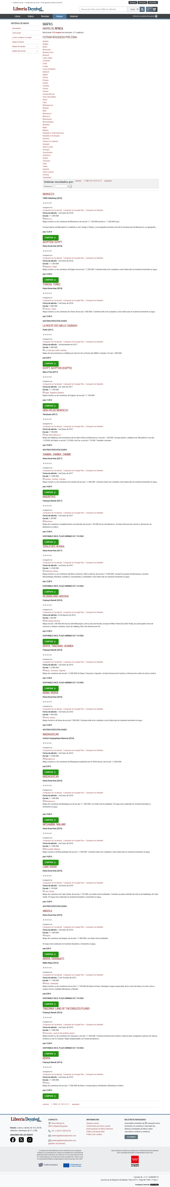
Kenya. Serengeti (53, 959)
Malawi (46, 108)
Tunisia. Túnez (51, 284)
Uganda (46, 169)
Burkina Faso (48, 52)
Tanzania (46, 160)
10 (98, 180)
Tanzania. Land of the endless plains (66, 1008)
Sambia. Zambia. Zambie (57, 454)
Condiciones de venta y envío (98, 1126)
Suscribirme (131, 1137)
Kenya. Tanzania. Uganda (58, 646)
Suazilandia (47, 152)
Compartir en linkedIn (94, 210)
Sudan (45, 158)
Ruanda (46, 138)
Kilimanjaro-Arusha (56, 596)
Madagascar (48, 105)
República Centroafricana (53, 133)
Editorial (153, 3)
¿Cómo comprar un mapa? (22, 37)
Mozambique (48, 122)
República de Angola (51, 135)
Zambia (46, 174)
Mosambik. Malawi (54, 824)
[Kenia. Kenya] (49, 717)
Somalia (46, 149)
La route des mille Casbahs (60, 325)
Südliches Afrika (53, 546)
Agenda (133, 3)
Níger (45, 127)
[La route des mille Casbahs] (55, 350)
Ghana (45, 88)
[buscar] (142, 9)
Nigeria (45, 130)
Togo (45, 163)
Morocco (48, 194)
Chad (45, 63)
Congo (45, 66)
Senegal (46, 144)
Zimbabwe (47, 177)
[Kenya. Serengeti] (50, 983)
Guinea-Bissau (48, 94)
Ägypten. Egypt (52, 242)
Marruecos (47, 113)
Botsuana (47, 49)
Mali (44, 110)
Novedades (16, 28)
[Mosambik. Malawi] (51, 849)
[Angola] (46, 935)
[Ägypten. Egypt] (50, 266)
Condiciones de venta (32, 3)
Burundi (46, 55)
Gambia (46, 85)
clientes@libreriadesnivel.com (63, 1135)
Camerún (46, 60)
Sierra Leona (48, 147)
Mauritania (47, 119)
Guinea (45, 91)
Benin (45, 47)
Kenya (46, 1058)
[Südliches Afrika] (50, 571)
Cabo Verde (47, 58)
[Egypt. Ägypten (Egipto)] (53, 392)
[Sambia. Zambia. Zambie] (54, 479)
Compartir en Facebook (52, 210)
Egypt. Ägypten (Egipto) (57, 368)
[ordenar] (70, 186)
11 (101, 180)
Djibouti (46, 72)
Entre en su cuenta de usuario (144, 16)
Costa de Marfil (49, 69)
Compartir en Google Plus (73, 210)
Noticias (142, 3)
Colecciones (16, 33)
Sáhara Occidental (50, 141)
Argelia (45, 44)
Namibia (46, 124)
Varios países (48, 172)
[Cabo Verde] (48, 891)
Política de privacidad (95, 1131)
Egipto (45, 74)
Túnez (45, 166)
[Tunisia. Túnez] (49, 308)
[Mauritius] (47, 521)
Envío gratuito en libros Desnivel (51, 3)
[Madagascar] (49, 758)
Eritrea (45, 77)
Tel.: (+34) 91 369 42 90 (61, 1130)
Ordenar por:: (48, 186)
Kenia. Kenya (50, 693)
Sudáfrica (47, 155)
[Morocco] (47, 218)
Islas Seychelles (49, 97)
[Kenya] (46, 1082)
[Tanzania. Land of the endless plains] (59, 1033)
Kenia (45, 99)
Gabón (45, 83)
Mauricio (46, 116)
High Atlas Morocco (55, 410)
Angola (45, 41)
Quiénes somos (18, 3)
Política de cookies (94, 1134)
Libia (45, 102)
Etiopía (45, 80)
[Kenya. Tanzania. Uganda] (54, 670)
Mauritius (49, 497)
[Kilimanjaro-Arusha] (51, 620)
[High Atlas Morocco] (52, 434)
